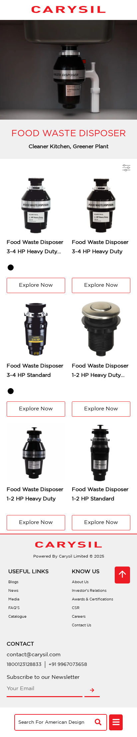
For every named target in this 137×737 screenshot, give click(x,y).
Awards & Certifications (92, 599)
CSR (75, 608)
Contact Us (81, 625)
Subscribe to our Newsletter (43, 677)
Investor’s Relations (89, 590)
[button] (116, 722)
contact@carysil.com (34, 654)
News (13, 590)
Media (13, 599)
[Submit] (92, 690)
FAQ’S (14, 608)
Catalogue (17, 616)
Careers (78, 616)
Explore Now (36, 285)
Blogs (13, 582)
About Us (80, 582)
